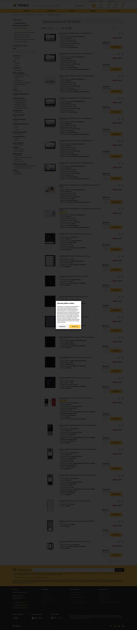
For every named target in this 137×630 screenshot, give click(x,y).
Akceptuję (75, 326)
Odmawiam (62, 326)
